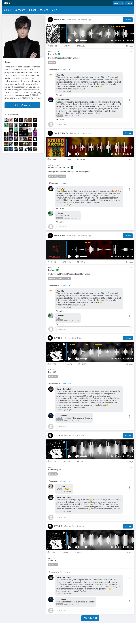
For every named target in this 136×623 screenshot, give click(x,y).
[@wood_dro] (16, 120)
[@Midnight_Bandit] (35, 120)
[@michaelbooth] (30, 139)
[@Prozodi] (16, 125)
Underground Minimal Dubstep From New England (70, 274)
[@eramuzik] (6, 129)
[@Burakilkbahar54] (35, 149)
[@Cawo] (30, 149)
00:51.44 (59, 218)
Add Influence (22, 105)
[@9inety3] (35, 144)
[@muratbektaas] (11, 134)
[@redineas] (21, 139)
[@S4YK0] (30, 125)
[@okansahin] (6, 120)
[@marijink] (11, 144)
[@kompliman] (11, 120)
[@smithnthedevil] (35, 125)
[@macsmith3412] (11, 149)
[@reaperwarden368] (21, 144)
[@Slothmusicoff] (30, 129)
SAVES (68, 364)
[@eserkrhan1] (16, 149)
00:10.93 (59, 420)
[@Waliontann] (30, 144)
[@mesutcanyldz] (16, 144)
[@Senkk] (35, 129)
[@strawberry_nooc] (25, 129)
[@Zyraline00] (35, 139)
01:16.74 (59, 320)
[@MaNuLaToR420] (30, 120)
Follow (128, 19)
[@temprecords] (21, 120)
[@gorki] (25, 149)
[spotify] (59, 54)
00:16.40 (59, 604)
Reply (69, 91)
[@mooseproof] (11, 125)
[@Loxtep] (6, 134)
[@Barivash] (6, 144)
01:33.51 (59, 115)
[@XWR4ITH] (25, 125)
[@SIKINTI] (21, 125)
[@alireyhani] (35, 134)
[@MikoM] (16, 134)
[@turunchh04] (16, 139)
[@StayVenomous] (6, 139)
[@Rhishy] (25, 134)
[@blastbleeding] (16, 129)
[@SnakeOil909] (11, 129)
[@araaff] (25, 144)
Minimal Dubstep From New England (64, 58)
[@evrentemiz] (21, 149)
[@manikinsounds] (11, 139)
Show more (65, 69)
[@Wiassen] (21, 129)
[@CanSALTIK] (6, 125)
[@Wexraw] (6, 149)
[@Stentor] (25, 120)
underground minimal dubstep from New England (69, 171)
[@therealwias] (25, 139)
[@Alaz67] (30, 134)
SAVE (68, 46)
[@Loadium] (21, 134)
